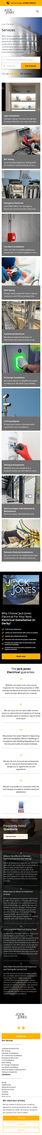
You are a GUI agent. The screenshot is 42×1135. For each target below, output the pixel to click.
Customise (21, 1124)
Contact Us (21, 1036)
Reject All (21, 1130)
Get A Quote (30, 66)
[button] (33, 602)
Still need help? (15, 836)
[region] (21, 1116)
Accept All (21, 1118)
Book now (21, 656)
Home (3, 24)
